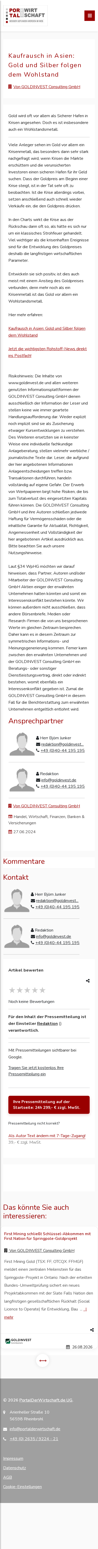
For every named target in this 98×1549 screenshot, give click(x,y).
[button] (49, 1330)
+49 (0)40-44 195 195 (63, 750)
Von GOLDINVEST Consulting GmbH (46, 87)
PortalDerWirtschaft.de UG (45, 1400)
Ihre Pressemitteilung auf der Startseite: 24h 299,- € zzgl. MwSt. (46, 1104)
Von (41, 1250)
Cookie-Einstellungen (22, 1487)
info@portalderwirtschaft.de (35, 1429)
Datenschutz (14, 1468)
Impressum (13, 1458)
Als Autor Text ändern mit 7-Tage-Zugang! (46, 1136)
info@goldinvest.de (58, 780)
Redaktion (47, 1023)
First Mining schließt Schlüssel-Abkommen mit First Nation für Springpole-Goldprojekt (47, 1236)
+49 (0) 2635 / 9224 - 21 (34, 1439)
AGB (7, 1477)
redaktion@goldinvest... (62, 744)
